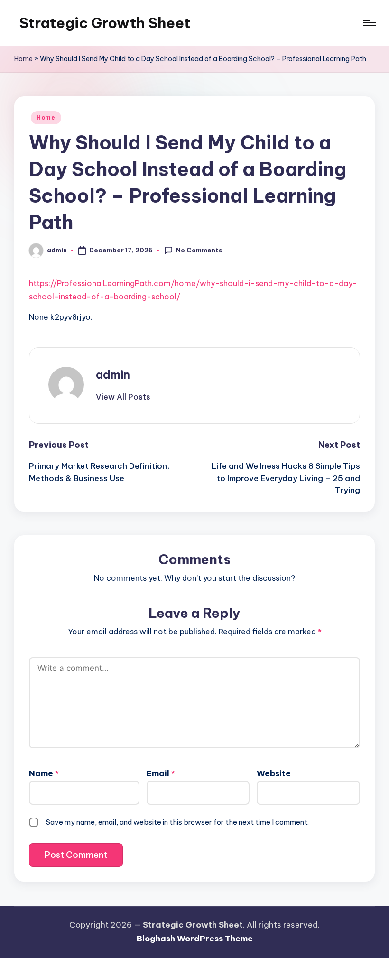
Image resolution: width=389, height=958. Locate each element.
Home (23, 59)
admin (113, 374)
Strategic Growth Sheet (104, 23)
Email (161, 773)
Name (44, 773)
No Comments (199, 250)
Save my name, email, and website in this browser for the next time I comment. (177, 822)
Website (274, 773)
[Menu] (369, 22)
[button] (123, 396)
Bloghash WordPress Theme (195, 938)
